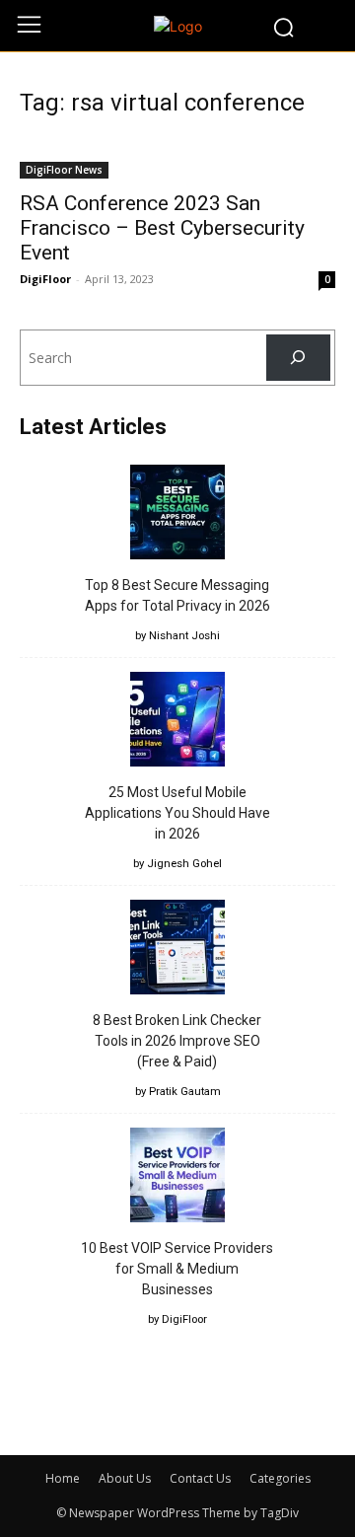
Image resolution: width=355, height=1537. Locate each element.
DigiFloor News (64, 170)
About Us (125, 1478)
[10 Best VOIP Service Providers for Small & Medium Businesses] (177, 1178)
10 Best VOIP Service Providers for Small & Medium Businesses (177, 1268)
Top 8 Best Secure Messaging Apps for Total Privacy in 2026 (177, 595)
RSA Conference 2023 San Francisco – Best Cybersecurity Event (162, 227)
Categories (280, 1478)
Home (62, 1478)
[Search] (298, 357)
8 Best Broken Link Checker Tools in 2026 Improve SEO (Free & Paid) (177, 1040)
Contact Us (200, 1478)
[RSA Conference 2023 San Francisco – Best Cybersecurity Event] (177, 158)
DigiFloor (45, 278)
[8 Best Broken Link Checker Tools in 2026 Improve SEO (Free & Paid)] (177, 950)
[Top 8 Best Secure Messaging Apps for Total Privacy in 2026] (177, 515)
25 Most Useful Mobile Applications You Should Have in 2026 (177, 813)
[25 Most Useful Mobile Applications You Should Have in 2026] (177, 722)
